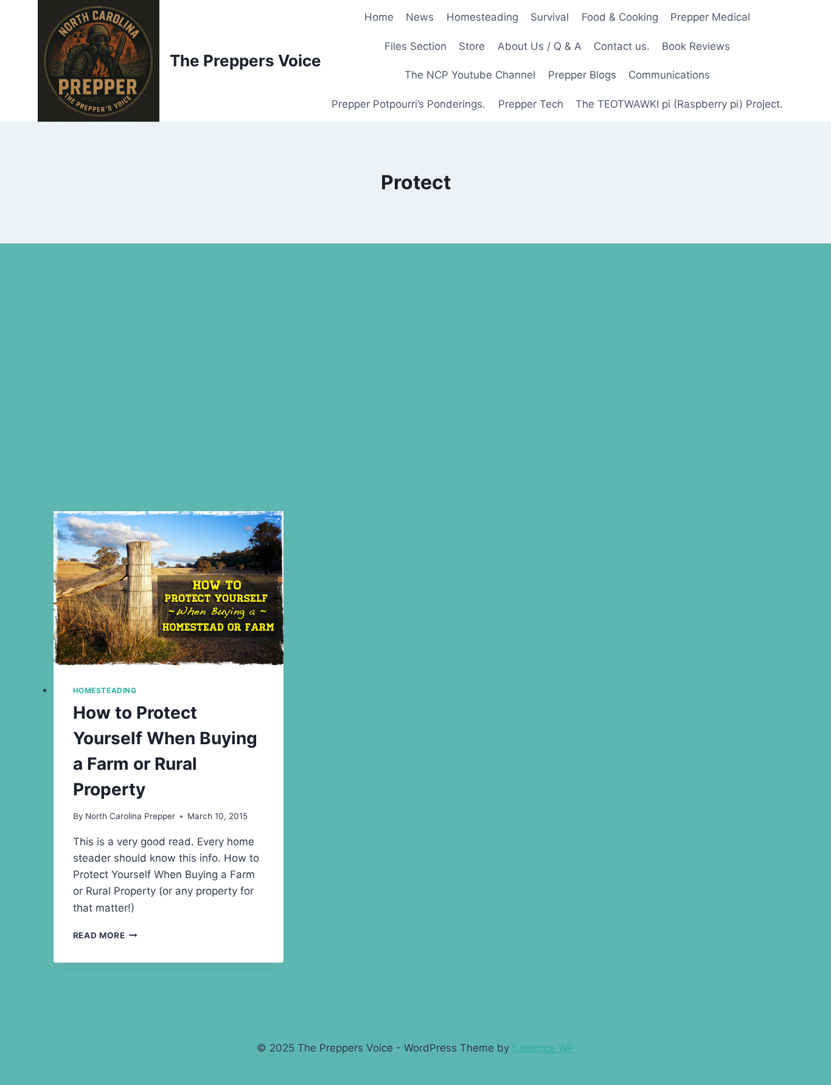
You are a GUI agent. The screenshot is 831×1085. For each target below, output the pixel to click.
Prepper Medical (710, 17)
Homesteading (482, 17)
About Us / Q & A (540, 46)
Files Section (415, 46)
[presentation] (169, 588)
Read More (105, 935)
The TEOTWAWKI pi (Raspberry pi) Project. (679, 104)
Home (379, 17)
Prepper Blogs (582, 75)
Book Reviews (696, 46)
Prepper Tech (530, 104)
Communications (669, 75)
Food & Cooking (620, 17)
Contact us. (622, 46)
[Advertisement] (415, 377)
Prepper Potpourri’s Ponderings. (408, 104)
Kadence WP (543, 1048)
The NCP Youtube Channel (470, 75)
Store (472, 46)
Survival (549, 17)
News (420, 17)
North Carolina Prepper (130, 816)
